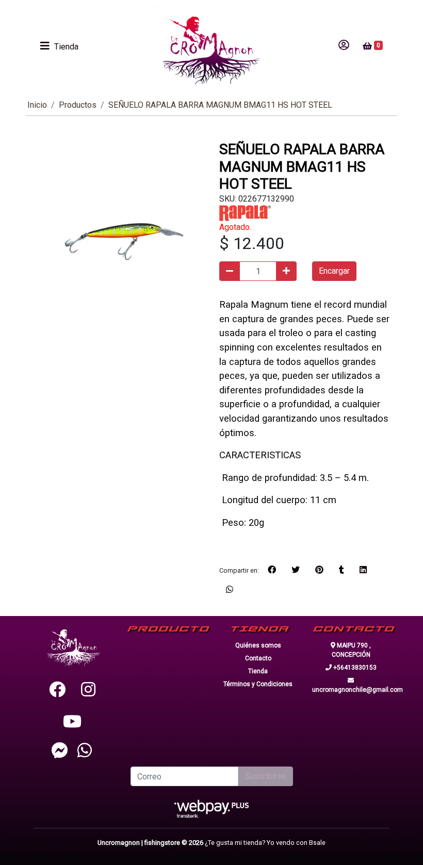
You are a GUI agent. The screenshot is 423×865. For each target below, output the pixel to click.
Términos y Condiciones (257, 684)
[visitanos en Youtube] (72, 722)
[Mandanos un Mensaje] (60, 750)
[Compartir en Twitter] (295, 570)
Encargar (334, 271)
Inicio (37, 105)
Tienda (258, 671)
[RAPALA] (245, 213)
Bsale (317, 842)
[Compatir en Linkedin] (363, 570)
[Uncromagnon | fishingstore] (208, 46)
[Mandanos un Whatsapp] (84, 750)
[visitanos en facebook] (57, 690)
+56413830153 (354, 667)
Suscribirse (265, 776)
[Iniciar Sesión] (344, 46)
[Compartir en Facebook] (272, 570)
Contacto (258, 658)
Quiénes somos (258, 645)
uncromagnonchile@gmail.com (350, 689)
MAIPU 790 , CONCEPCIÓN (351, 650)
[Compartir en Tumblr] (341, 570)
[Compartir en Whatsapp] (229, 590)
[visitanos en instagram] (88, 690)
